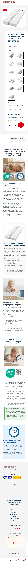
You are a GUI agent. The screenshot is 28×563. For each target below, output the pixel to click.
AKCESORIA (14, 516)
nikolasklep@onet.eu (16, 531)
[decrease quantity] (9, 125)
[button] (23, 10)
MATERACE (14, 512)
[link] (16, 542)
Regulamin (14, 489)
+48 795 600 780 (16, 528)
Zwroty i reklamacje (14, 491)
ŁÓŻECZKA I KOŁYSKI (14, 518)
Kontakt (14, 493)
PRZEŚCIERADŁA (14, 514)
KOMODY (14, 520)
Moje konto (14, 487)
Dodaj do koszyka (20, 124)
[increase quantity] (16, 125)
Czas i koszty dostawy (14, 502)
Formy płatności (14, 504)
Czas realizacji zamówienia (14, 500)
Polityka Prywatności (17, 551)
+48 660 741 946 (16, 530)
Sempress (16, 553)
